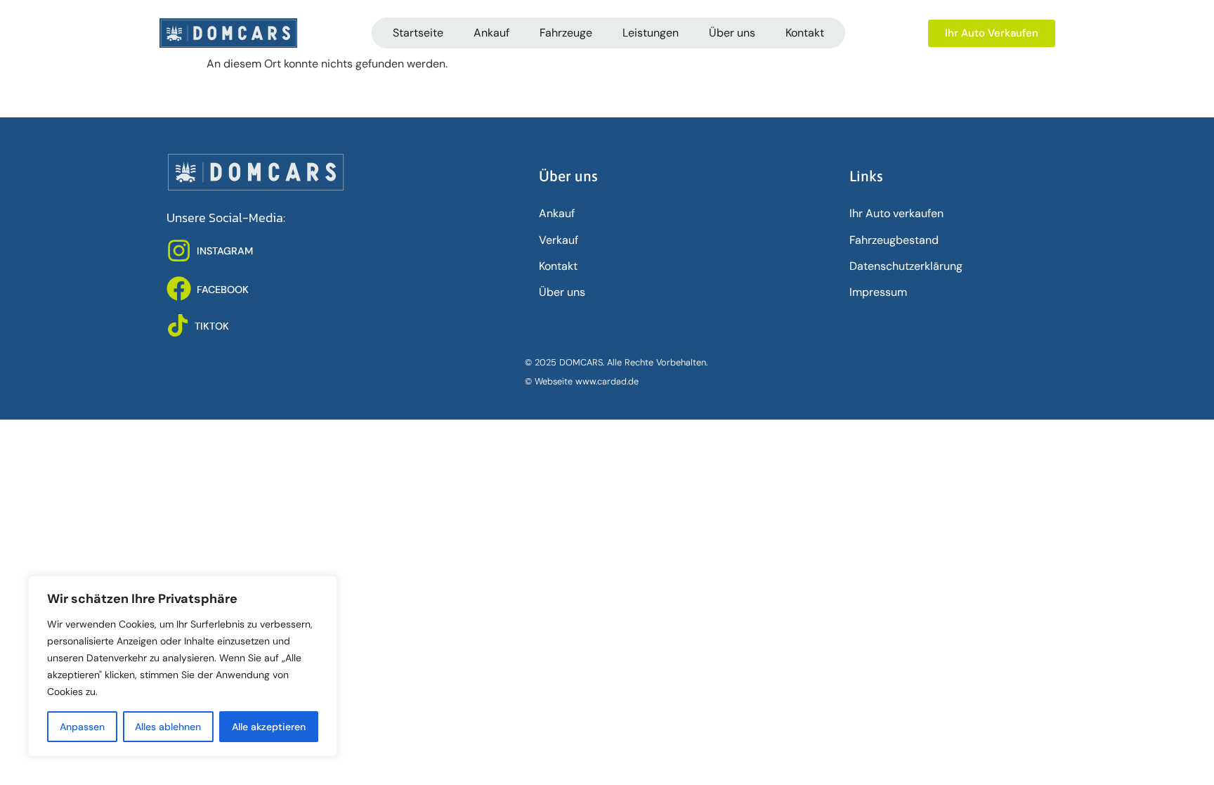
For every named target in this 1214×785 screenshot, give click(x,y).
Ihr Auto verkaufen (896, 213)
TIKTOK (212, 326)
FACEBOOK (223, 289)
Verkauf (558, 240)
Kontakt (804, 32)
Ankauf (491, 32)
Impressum (878, 292)
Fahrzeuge (566, 32)
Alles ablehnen (168, 726)
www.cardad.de (607, 381)
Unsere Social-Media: (226, 218)
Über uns (732, 32)
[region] (182, 666)
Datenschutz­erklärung (905, 266)
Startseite (418, 32)
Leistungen (650, 32)
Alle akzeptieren (269, 726)
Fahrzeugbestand (894, 240)
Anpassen (82, 726)
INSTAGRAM (225, 251)
